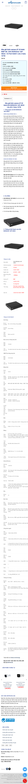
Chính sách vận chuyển (7, 729)
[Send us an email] (9, 769)
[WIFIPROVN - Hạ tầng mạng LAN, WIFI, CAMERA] (14, 2)
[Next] (24, 26)
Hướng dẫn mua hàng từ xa (8, 732)
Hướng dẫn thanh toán (7, 735)
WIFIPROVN (10, 662)
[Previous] (3, 26)
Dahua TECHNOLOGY (15, 5)
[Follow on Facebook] (7, 769)
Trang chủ (7, 5)
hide (10, 98)
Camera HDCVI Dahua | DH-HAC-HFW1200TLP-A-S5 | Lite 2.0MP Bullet (20, 684)
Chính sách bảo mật (7, 737)
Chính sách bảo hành (7, 740)
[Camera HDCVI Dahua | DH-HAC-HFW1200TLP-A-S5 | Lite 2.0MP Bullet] (20, 676)
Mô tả (5, 94)
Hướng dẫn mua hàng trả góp (9, 742)
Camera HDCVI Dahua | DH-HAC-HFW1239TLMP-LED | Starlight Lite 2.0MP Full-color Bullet (7, 685)
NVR (22, 5)
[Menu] (2, 2)
